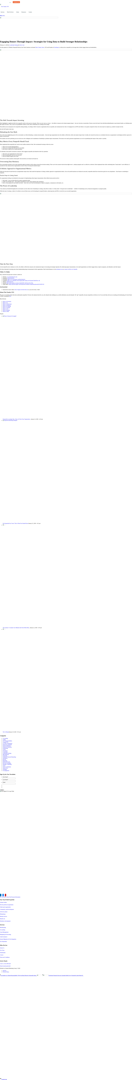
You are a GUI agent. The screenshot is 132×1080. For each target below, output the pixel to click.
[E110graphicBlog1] (29, 17)
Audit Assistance (3, 936)
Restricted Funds (6, 761)
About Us (2, 948)
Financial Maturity (7, 745)
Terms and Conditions (5, 957)
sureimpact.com (59, 269)
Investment (5, 750)
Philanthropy (3, 914)
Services (2, 12)
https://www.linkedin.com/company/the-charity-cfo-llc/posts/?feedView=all (23, 280)
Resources (24, 12)
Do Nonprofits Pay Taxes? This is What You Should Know (15, 523)
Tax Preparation (3, 941)
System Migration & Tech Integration (8, 939)
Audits (4, 739)
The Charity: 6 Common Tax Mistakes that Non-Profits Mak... (16, 627)
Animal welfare (3, 902)
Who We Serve (10, 12)
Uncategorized (6, 770)
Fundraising (5, 748)
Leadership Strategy (13, 45)
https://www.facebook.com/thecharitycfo (16, 279)
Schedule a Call (16, 2)
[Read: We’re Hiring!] (4, 629)
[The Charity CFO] (4, 6)
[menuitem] (3, 2)
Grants (4, 749)
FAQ (10, 2)
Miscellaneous (6, 754)
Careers (30, 12)
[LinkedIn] (0, 895)
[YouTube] (5, 895)
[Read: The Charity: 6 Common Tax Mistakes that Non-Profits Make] (4, 525)
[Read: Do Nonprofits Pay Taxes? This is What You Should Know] (67, 420)
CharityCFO (5, 742)
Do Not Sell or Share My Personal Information (10, 897)
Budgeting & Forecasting (5, 934)
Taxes (4, 765)
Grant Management (4, 932)
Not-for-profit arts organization (6, 904)
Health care (2, 918)
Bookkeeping (3, 927)
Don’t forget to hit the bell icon (21, 289)
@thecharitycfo (11, 278)
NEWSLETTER (3, 2)
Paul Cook (22, 45)
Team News (5, 768)
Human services (3, 916)
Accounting (5, 738)
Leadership (5, 752)
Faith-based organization (5, 907)
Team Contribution (7, 766)
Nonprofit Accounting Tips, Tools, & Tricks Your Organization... (17, 419)
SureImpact (56, 47)
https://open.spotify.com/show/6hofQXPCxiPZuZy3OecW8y (19, 283)
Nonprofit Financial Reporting (9, 757)
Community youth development (7, 909)
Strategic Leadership (7, 764)
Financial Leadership (7, 744)
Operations (5, 758)
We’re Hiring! (6, 732)
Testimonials (2, 952)
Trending (5, 769)
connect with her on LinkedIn (70, 269)
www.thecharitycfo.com (12, 276)
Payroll (4, 759)
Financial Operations (7, 747)
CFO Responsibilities (7, 740)
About (17, 12)
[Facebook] (3, 895)
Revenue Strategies (7, 763)
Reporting (5, 760)
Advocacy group (3, 911)
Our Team (2, 950)
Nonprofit (5, 755)
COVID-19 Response (7, 743)
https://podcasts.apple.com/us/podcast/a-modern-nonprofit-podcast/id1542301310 (26, 284)
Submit (2, 789)
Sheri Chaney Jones (39, 47)
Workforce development (5, 921)
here (10, 296)
